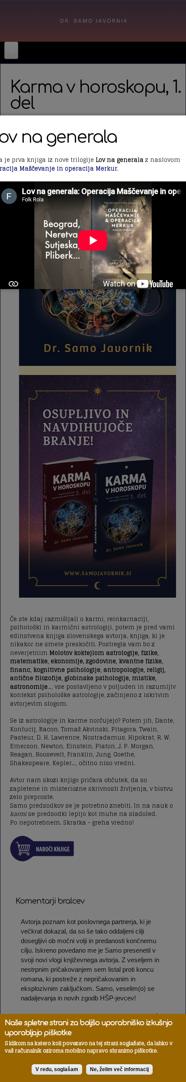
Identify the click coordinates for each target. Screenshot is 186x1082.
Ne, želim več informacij (119, 1069)
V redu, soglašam (56, 1069)
